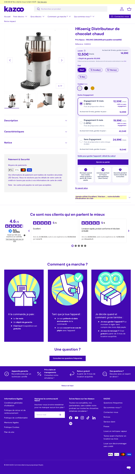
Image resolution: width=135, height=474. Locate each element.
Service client (109, 422)
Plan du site (9, 432)
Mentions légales (11, 422)
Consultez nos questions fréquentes (67, 358)
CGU (125, 61)
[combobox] (70, 9)
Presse (106, 426)
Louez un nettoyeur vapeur (115, 431)
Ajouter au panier (103, 162)
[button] (129, 9)
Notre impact (10, 21)
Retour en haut (67, 386)
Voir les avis (42, 2)
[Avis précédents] (29, 231)
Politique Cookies (11, 427)
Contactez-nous (111, 412)
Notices (107, 417)
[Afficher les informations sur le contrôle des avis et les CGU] (24, 235)
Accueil (7, 16)
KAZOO (11, 465)
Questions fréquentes (113, 403)
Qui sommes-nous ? (112, 407)
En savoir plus (81, 188)
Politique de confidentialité (16, 418)
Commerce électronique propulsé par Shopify (28, 465)
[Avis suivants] (129, 231)
